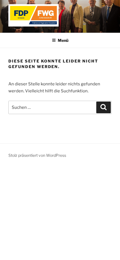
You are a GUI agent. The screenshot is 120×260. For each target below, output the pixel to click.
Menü (63, 40)
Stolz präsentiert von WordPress (37, 155)
